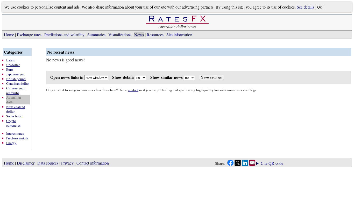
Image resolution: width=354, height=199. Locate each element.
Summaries (96, 34)
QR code (275, 163)
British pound (16, 78)
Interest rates (15, 133)
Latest (10, 60)
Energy (11, 142)
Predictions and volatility (64, 34)
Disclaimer (25, 163)
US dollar (13, 64)
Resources (155, 34)
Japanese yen (15, 74)
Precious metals (17, 138)
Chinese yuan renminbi (15, 90)
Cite (264, 163)
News (139, 34)
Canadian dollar (17, 83)
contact (133, 90)
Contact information (92, 163)
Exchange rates (29, 34)
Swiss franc (14, 116)
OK (319, 7)
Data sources (47, 163)
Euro (9, 69)
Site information (179, 34)
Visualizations (119, 34)
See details (305, 7)
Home (9, 34)
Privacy (67, 163)
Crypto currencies (13, 123)
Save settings (211, 77)
